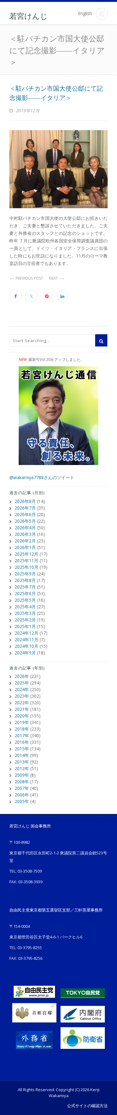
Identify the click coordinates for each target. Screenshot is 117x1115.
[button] (102, 14)
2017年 (22, 735)
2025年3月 (25, 613)
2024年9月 (25, 653)
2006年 (22, 795)
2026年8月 (25, 501)
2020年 (22, 716)
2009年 (22, 775)
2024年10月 (26, 646)
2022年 (22, 702)
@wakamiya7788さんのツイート (41, 477)
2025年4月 (25, 607)
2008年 (22, 782)
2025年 (22, 683)
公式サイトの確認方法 (87, 1105)
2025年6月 (25, 593)
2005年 (22, 801)
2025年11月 (26, 560)
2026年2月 (25, 541)
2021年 (22, 709)
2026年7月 (25, 508)
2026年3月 (25, 534)
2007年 (22, 788)
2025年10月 (26, 567)
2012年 (22, 768)
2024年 (22, 689)
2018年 (22, 729)
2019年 (22, 722)
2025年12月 (26, 554)
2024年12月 (26, 633)
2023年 (22, 696)
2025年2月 (25, 620)
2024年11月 (26, 639)
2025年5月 (25, 600)
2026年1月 (25, 547)
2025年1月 (25, 626)
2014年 (22, 755)
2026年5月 (25, 521)
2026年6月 (25, 514)
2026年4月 (25, 528)
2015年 (22, 749)
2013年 (22, 762)
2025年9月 (25, 574)
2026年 (22, 676)
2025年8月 (25, 580)
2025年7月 (25, 587)
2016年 (22, 742)
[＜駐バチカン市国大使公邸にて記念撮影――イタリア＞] (58, 169)
